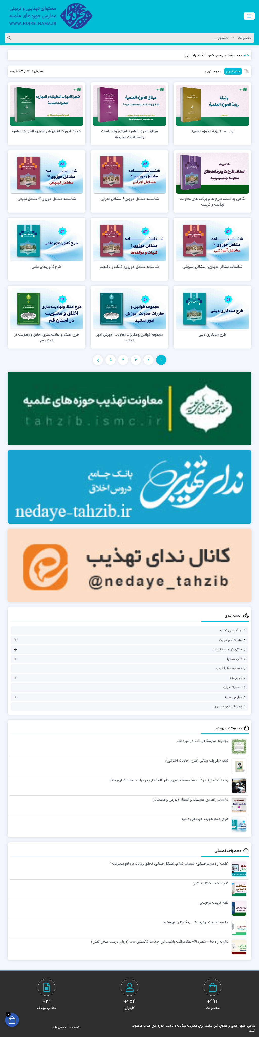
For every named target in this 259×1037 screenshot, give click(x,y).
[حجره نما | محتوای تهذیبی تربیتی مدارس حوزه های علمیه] (48, 16)
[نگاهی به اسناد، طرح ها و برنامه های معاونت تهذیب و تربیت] (212, 173)
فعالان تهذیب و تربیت (227, 649)
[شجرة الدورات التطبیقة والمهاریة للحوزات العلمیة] (46, 105)
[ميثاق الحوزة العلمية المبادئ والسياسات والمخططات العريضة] (129, 105)
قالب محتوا (234, 659)
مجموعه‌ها (235, 678)
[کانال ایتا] (129, 565)
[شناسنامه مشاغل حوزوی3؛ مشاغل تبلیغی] (46, 173)
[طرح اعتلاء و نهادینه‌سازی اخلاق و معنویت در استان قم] (46, 308)
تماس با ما (59, 1027)
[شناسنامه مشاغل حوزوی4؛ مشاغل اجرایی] (129, 173)
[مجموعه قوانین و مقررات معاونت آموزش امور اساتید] (129, 308)
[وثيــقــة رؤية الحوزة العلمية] (212, 105)
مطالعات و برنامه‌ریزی (228, 706)
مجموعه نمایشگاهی (229, 668)
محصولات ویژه (232, 687)
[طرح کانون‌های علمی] (46, 241)
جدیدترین (233, 71)
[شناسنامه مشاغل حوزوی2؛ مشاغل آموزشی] (212, 241)
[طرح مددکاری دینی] (212, 308)
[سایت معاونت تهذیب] (129, 408)
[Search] (10, 38)
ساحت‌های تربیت (230, 640)
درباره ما (74, 1027)
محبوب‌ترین (213, 71)
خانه (246, 55)
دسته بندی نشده (231, 630)
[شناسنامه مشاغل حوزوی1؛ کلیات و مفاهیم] (129, 241)
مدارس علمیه (233, 697)
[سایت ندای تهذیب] (129, 487)
